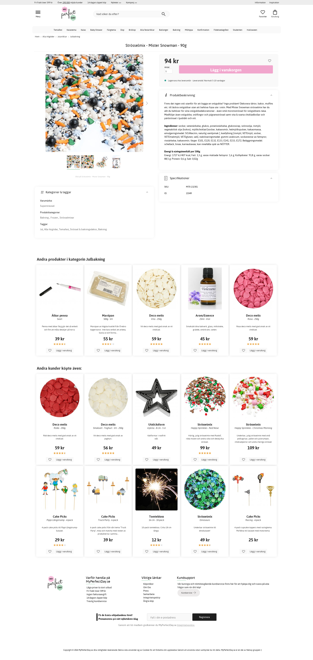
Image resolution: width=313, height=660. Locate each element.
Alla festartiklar (147, 30)
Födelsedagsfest (221, 30)
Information (260, 2)
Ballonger (163, 30)
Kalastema (71, 30)
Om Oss (147, 587)
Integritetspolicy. (186, 625)
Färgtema (111, 30)
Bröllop (132, 30)
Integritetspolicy (151, 597)
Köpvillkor (148, 583)
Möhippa (189, 30)
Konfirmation (203, 30)
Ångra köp (148, 601)
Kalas (83, 30)
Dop (122, 30)
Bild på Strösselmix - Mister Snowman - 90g (92, 176)
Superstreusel (47, 205)
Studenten (237, 30)
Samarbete (149, 594)
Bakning (176, 30)
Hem (37, 36)
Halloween (252, 30)
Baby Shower (96, 30)
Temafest (58, 30)
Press (146, 590)
